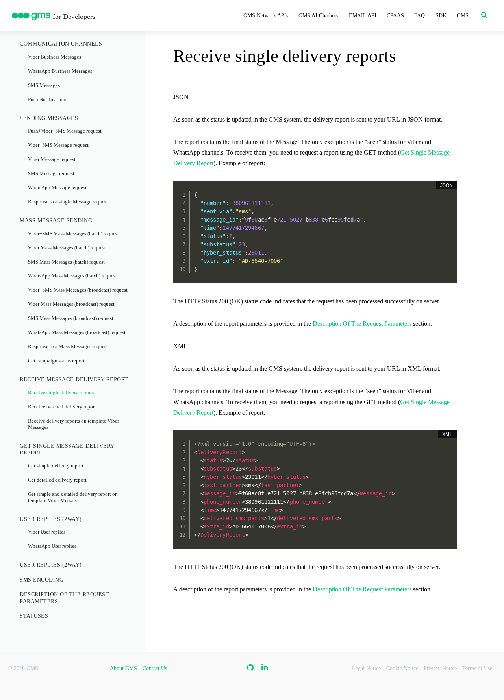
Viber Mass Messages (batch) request (67, 248)
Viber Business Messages (54, 57)
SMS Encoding (41, 580)
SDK (441, 15)
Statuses (34, 616)
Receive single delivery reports (61, 392)
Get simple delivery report (55, 466)
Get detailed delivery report (57, 480)
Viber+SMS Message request (58, 145)
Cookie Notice (402, 668)
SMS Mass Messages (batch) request (66, 262)
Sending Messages (49, 118)
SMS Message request (51, 173)
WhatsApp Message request (57, 187)
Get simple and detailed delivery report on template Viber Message (73, 497)
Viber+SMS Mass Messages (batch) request (73, 233)
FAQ (419, 15)
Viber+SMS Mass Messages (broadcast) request (78, 290)
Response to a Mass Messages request (68, 346)
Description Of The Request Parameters (64, 597)
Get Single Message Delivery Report (67, 449)
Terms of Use (477, 668)
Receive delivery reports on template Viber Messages (73, 424)
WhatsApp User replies (52, 546)
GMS (463, 15)
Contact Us (155, 668)
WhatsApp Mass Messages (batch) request (72, 276)
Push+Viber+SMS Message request (65, 131)
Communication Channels (61, 44)
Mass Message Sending (56, 220)
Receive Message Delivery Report (74, 379)
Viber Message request (52, 159)
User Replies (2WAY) (51, 519)
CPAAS (395, 15)
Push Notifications (47, 99)
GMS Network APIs (265, 15)
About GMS (123, 668)
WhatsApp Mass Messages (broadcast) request (77, 332)
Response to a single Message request (68, 202)
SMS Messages (44, 85)
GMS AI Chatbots (318, 15)
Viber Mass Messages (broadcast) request (71, 304)
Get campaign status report (56, 361)
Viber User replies (46, 532)
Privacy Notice (440, 668)
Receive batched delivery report (62, 407)
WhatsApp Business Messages (60, 71)
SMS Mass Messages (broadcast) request (70, 318)
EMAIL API (362, 15)
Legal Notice (366, 668)
